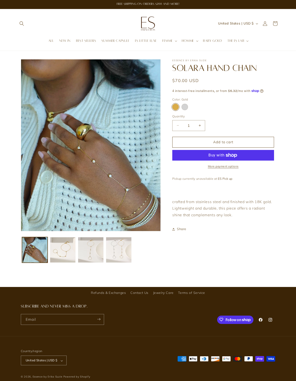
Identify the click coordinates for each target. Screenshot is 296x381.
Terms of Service (191, 293)
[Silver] (185, 107)
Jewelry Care (163, 293)
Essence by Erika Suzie (47, 376)
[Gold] (175, 107)
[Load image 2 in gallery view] (63, 250)
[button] (22, 23)
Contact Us (139, 293)
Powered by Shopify (76, 376)
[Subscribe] (99, 319)
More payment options (223, 166)
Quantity (178, 116)
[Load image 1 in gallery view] (35, 250)
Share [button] (181, 229)
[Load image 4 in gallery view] (119, 250)
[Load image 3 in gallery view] (91, 250)
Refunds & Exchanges (108, 293)
